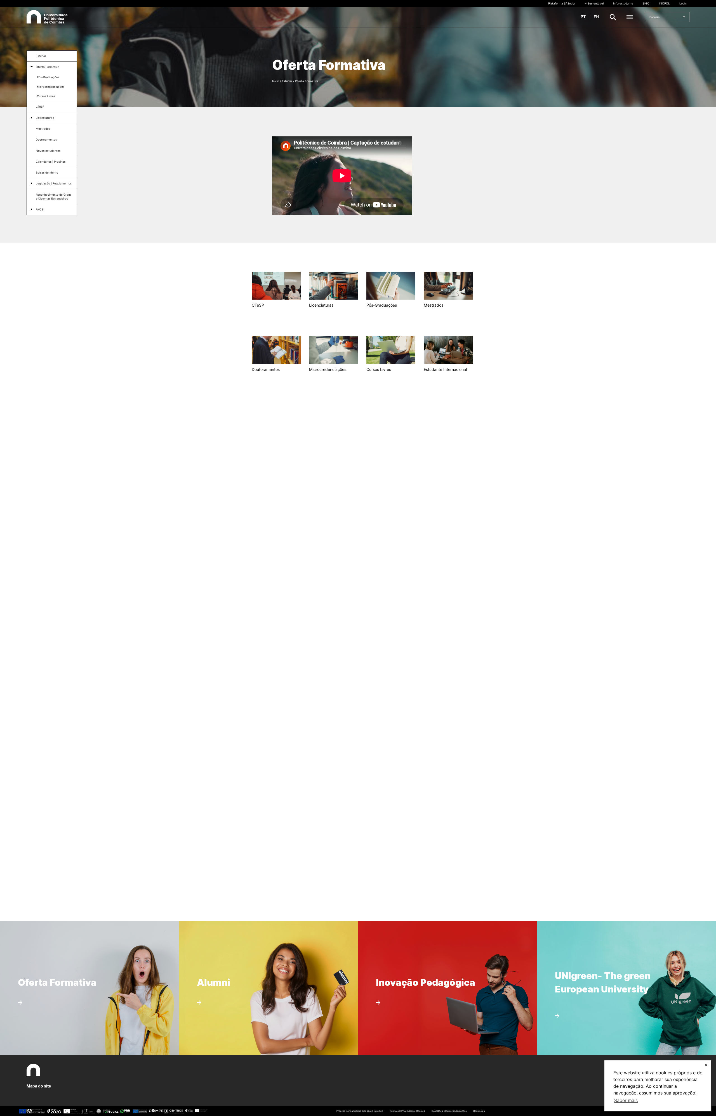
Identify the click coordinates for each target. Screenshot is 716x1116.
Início (275, 81)
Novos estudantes (48, 150)
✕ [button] (706, 1065)
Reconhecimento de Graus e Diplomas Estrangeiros (53, 196)
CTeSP (40, 106)
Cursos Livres (46, 96)
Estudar (41, 56)
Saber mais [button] (626, 1100)
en (596, 16)
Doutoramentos (46, 139)
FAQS (39, 209)
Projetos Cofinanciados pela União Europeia (359, 1111)
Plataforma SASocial (561, 3)
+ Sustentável (594, 3)
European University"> (594, 958)
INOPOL (664, 3)
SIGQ (646, 3)
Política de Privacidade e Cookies (407, 1111)
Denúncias (478, 1111)
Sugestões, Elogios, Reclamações (449, 1111)
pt (583, 16)
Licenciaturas (45, 117)
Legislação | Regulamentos (54, 183)
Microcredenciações (50, 86)
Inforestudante (623, 3)
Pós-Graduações (48, 77)
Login (683, 3)
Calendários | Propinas (50, 161)
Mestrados (43, 128)
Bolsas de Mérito (47, 172)
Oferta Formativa (47, 66)
